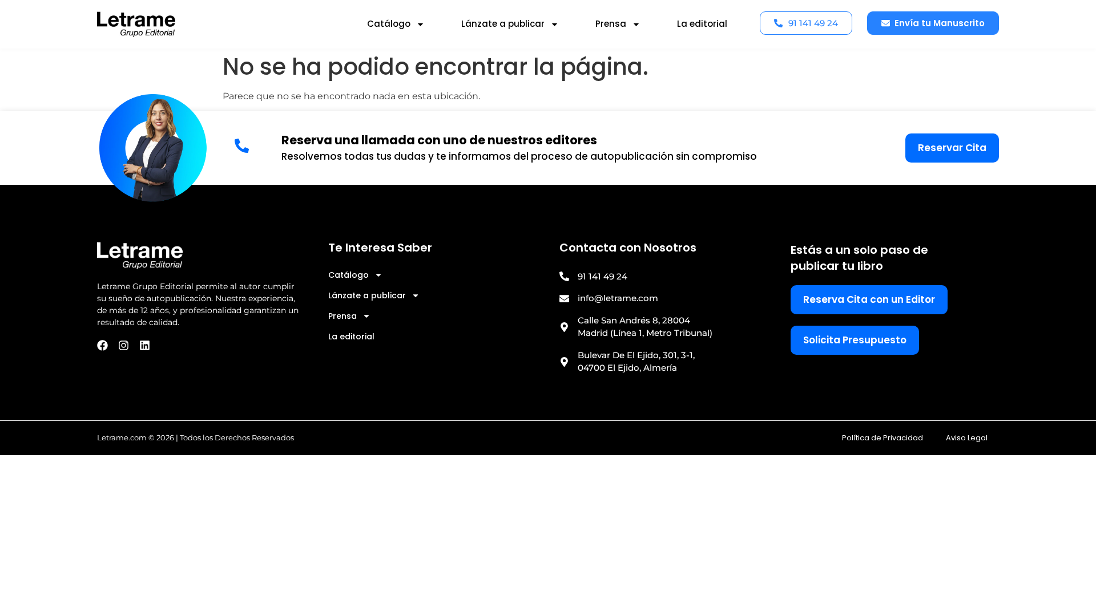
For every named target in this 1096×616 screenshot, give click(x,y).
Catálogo (388, 24)
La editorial (702, 24)
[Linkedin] (144, 345)
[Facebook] (102, 345)
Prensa (610, 24)
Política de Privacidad (882, 437)
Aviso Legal (967, 437)
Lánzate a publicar (503, 24)
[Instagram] (123, 345)
